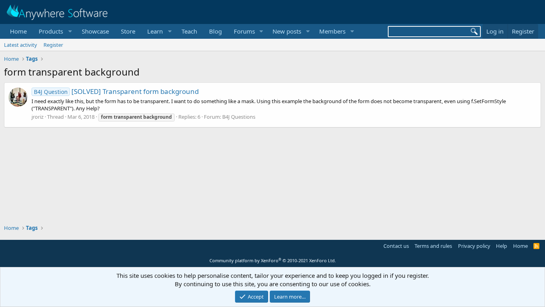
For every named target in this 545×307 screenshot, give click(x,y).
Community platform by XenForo (272, 260)
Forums (244, 31)
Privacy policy (474, 245)
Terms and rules (433, 245)
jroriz (37, 116)
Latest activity (20, 44)
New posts (286, 31)
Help (501, 245)
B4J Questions (238, 116)
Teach (189, 31)
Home (18, 31)
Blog (215, 31)
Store (128, 31)
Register (53, 44)
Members (332, 31)
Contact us (396, 245)
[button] (54, 31)
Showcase (95, 31)
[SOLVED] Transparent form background (116, 91)
